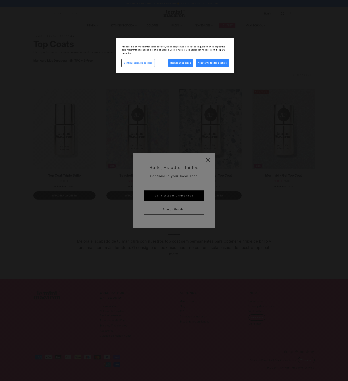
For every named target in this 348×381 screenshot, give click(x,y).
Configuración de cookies (138, 63)
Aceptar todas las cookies (212, 63)
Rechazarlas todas (180, 63)
